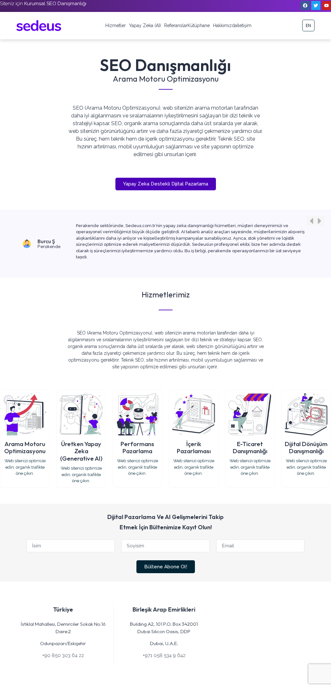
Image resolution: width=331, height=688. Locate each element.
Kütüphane (198, 25)
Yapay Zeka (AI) (145, 25)
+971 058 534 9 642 (164, 655)
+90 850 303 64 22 (63, 655)
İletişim (244, 25)
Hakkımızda (225, 25)
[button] (311, 221)
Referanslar (175, 25)
